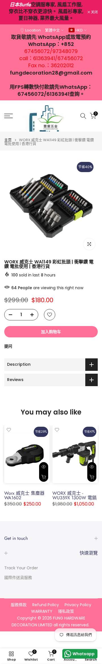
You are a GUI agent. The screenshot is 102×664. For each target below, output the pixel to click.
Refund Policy (45, 605)
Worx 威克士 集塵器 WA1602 (24, 495)
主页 (8, 140)
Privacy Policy (78, 605)
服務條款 (19, 605)
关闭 (94, 12)
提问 (8, 346)
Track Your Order (21, 568)
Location (33, 30)
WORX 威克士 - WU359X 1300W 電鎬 (74, 495)
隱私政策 (66, 611)
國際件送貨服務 (18, 577)
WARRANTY (41, 611)
